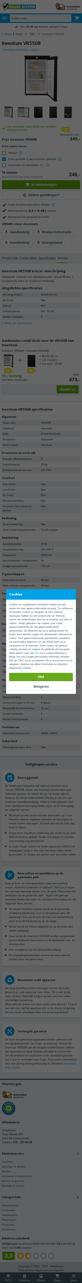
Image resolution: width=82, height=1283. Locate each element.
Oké (41, 677)
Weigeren (41, 686)
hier (37, 653)
